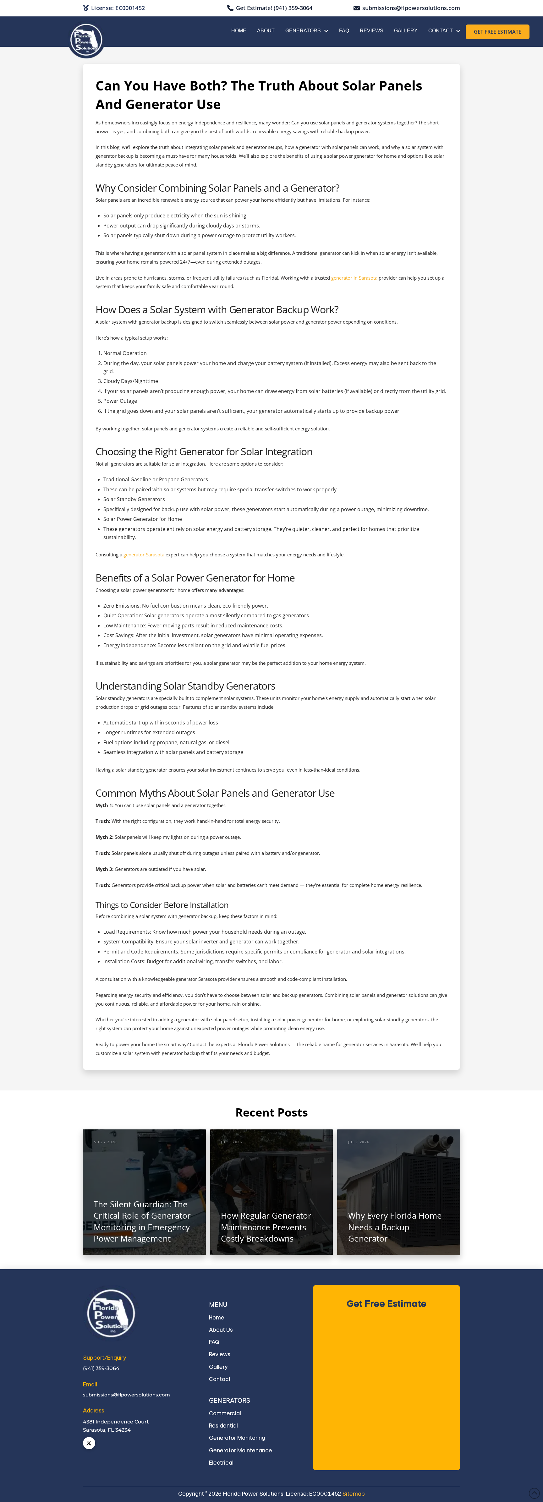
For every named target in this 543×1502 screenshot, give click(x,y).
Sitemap (353, 1493)
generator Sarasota (143, 554)
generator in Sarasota (354, 278)
